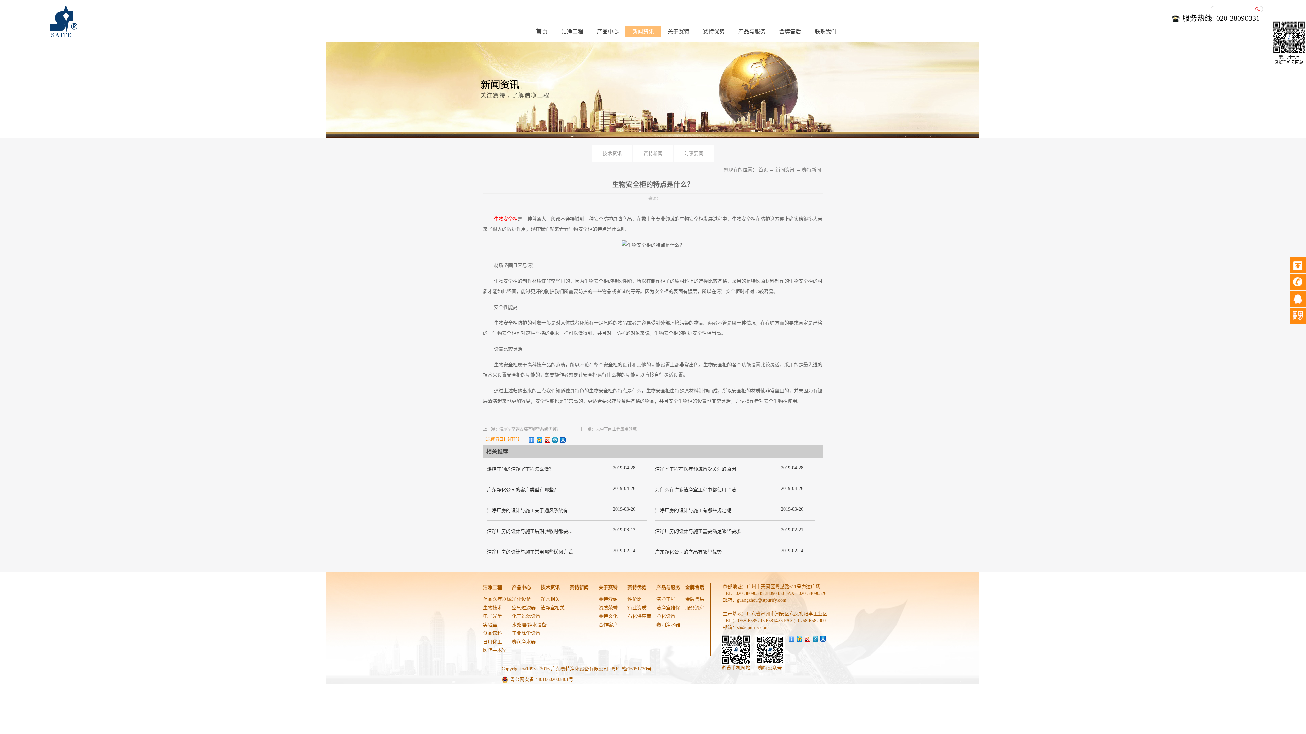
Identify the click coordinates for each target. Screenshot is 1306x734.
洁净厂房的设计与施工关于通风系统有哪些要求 (537, 510)
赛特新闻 (811, 169)
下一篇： (608, 429)
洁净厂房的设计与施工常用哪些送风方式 (530, 552)
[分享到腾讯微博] (555, 440)
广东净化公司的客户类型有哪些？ (522, 489)
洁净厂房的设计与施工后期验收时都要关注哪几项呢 (542, 531)
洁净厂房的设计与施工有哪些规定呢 (693, 510)
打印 (513, 439)
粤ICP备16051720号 (631, 668)
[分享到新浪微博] (547, 440)
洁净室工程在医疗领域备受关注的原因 (695, 469)
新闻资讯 (784, 169)
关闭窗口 (495, 439)
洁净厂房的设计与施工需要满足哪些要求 (698, 531)
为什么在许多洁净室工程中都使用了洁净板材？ (705, 489)
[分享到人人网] (563, 440)
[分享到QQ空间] (539, 440)
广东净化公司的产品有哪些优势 (688, 552)
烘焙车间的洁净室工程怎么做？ (520, 469)
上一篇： (521, 429)
